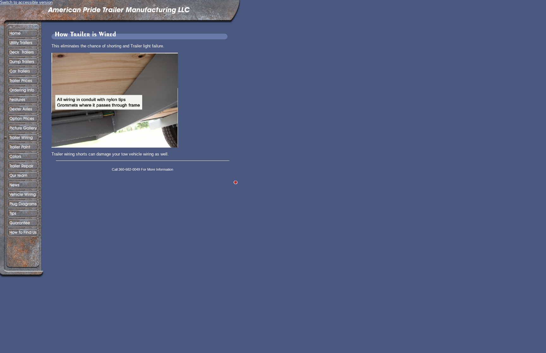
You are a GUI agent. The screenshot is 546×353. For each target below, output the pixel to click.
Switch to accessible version (26, 2)
